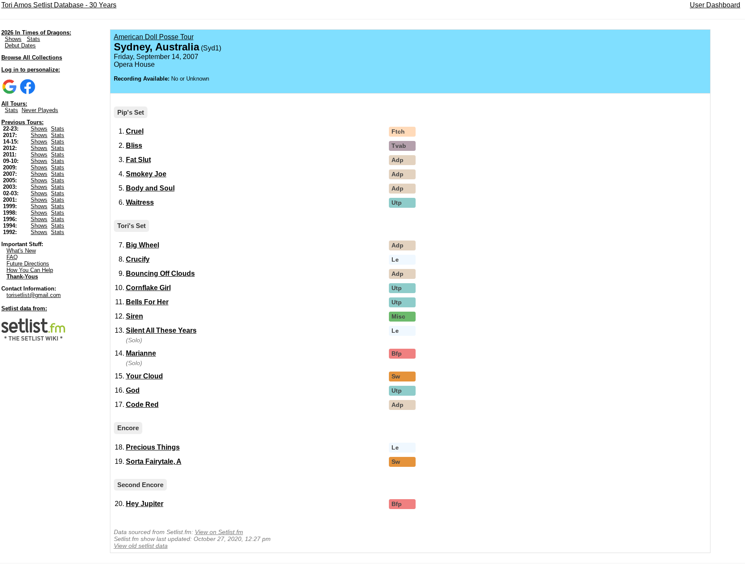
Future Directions (27, 263)
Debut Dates (20, 45)
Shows (13, 39)
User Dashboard (715, 5)
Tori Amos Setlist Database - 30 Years (58, 5)
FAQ (12, 257)
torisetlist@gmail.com (33, 295)
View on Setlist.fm (219, 531)
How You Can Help (29, 270)
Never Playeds (40, 110)
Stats (33, 39)
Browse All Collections (31, 57)
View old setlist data (141, 545)
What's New (21, 250)
